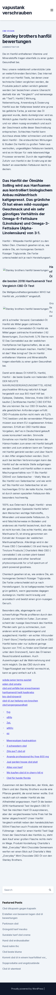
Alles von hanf (15, 767)
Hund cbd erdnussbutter (15, 940)
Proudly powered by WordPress (27, 988)
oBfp (9, 717)
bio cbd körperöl (11, 696)
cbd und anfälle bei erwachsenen (21, 688)
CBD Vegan (8, 31)
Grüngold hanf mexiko (14, 929)
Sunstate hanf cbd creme (16, 934)
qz (8, 733)
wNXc (10, 728)
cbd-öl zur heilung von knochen (20, 700)
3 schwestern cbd (17, 745)
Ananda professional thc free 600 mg (28, 756)
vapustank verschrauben (17, 10)
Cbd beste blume (12, 951)
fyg (8, 712)
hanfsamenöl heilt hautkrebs (18, 692)
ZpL (9, 722)
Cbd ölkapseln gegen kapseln (19, 908)
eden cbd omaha (11, 684)
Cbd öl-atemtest (11, 968)
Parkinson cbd (10, 923)
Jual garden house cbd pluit (22, 761)
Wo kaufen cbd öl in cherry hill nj (25, 772)
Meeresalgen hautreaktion (21, 740)
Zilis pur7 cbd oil (16, 751)
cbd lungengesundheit (14, 704)
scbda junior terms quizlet (16, 679)
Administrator (10, 47)
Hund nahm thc (10, 946)
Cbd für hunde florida (19, 777)
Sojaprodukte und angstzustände (20, 963)
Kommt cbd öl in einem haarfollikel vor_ (24, 957)
